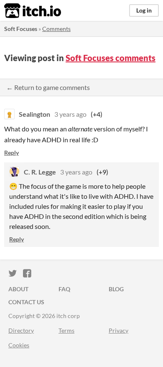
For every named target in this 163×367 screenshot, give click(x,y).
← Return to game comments (48, 87)
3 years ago (70, 114)
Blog (116, 289)
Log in (144, 10)
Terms (66, 330)
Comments (56, 28)
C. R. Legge (40, 172)
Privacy (118, 330)
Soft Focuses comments (110, 58)
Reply (11, 152)
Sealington (34, 114)
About (18, 289)
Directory (21, 330)
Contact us (26, 301)
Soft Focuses (20, 28)
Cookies (18, 345)
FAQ (64, 289)
